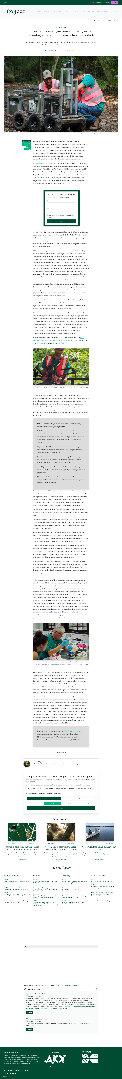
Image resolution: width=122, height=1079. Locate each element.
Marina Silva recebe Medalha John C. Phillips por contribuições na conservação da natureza (46, 903)
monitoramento (27, 145)
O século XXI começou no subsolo (101, 881)
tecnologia (28, 149)
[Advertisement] (104, 424)
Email (48, 208)
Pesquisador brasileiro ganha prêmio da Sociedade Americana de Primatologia (45, 882)
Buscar (100, 2)
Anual (78, 799)
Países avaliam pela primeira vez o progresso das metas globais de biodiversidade (102, 894)
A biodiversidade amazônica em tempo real (100, 848)
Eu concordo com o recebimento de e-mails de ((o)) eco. (61, 216)
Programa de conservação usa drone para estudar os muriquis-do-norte (61, 848)
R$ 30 (52, 803)
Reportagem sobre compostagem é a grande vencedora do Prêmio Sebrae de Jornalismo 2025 (45, 889)
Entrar (4, 1076)
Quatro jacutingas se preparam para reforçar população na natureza (102, 887)
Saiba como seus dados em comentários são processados (63, 985)
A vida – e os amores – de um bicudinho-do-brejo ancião (16, 882)
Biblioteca (91, 12)
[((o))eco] (16, 12)
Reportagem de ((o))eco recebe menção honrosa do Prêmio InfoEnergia (45, 896)
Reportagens (48, 12)
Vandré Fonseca (99, 859)
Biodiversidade (97, 21)
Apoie (114, 2)
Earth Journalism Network (73, 731)
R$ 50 (69, 803)
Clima (104, 21)
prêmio (28, 147)
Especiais (67, 12)
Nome (48, 201)
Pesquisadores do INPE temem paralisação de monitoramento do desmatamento (17, 895)
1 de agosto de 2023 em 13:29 (33, 1021)
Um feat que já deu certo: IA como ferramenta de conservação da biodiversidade (72, 889)
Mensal (44, 799)
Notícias (39, 12)
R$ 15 (35, 803)
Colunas (75, 12)
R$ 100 (87, 803)
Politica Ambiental (112, 21)
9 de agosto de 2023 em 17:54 (33, 996)
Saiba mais (7, 1067)
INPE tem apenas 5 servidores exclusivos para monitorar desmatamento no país (16, 888)
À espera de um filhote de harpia (101, 901)
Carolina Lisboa (61, 859)
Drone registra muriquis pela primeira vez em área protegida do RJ (75, 882)
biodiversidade (27, 143)
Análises (82, 12)
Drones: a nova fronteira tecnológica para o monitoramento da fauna (22, 848)
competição (39, 163)
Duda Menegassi (50, 51)
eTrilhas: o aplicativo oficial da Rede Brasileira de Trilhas (73, 903)
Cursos (114, 12)
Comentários (60, 752)
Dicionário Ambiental (103, 12)
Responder (29, 1012)
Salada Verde (58, 12)
